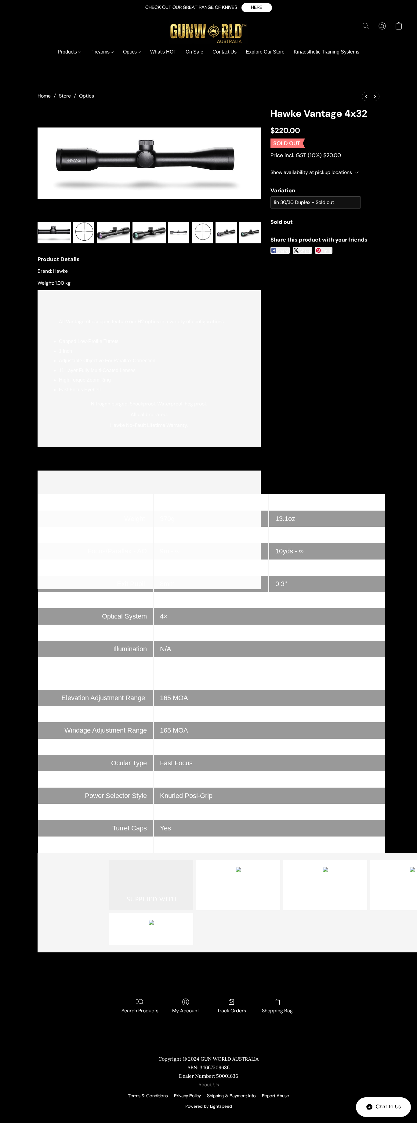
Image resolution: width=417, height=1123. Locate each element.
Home (44, 96)
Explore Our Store (265, 51)
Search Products (139, 1010)
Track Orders (231, 1010)
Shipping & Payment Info (231, 1096)
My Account (185, 1010)
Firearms (100, 51)
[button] (256, 7)
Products (68, 51)
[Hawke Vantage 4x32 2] (113, 232)
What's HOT (163, 51)
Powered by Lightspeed (208, 1106)
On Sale (194, 51)
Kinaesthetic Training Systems (326, 51)
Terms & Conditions (148, 1096)
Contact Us (224, 51)
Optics (130, 51)
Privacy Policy (187, 1096)
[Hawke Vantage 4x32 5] (202, 232)
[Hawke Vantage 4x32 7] (250, 232)
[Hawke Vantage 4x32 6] (226, 232)
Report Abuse (275, 1096)
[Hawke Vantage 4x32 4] (179, 232)
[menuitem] (366, 96)
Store (65, 96)
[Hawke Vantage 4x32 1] (84, 232)
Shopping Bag (277, 1010)
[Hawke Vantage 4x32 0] (54, 232)
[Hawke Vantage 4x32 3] (149, 232)
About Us (208, 1084)
